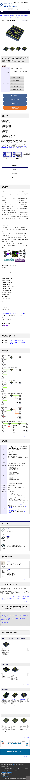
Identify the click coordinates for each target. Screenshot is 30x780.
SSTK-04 (8, 544)
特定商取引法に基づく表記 (19, 764)
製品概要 (14, 165)
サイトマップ (17, 2)
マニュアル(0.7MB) (16, 80)
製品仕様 (14, 173)
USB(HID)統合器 (10, 17)
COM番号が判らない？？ (7, 622)
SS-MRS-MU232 (4, 699)
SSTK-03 (8, 536)
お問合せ (26, 2)
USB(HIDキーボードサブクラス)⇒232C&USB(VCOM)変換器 (17, 15)
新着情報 (17, 770)
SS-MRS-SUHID (13, 699)
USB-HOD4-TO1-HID (22, 699)
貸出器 (15, 200)
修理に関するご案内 (5, 766)
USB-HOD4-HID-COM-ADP (5, 648)
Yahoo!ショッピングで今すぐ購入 (15, 108)
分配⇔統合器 (16, 17)
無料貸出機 (15, 99)
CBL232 (8, 561)
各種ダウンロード (13, 768)
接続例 (15, 169)
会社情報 (26, 768)
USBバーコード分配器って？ (7, 614)
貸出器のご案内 (10, 764)
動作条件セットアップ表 (17, 89)
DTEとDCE (5, 325)
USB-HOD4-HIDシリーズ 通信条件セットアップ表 (18, 504)
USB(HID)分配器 (3, 17)
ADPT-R (8, 569)
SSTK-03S (8, 528)
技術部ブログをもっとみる (24, 624)
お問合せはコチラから (16, 751)
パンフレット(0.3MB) (16, 77)
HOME (1, 15)
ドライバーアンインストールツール (8, 599)
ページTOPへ (26, 345)
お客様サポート (21, 768)
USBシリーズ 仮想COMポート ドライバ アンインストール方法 (13, 598)
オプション (15, 177)
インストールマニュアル (17, 86)
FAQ (22, 2)
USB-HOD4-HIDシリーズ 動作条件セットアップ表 (13, 313)
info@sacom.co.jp (5, 776)
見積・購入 (15, 95)
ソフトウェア (15, 83)
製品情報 (5, 15)
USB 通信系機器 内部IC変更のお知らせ (18, 340)
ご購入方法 (3, 764)
